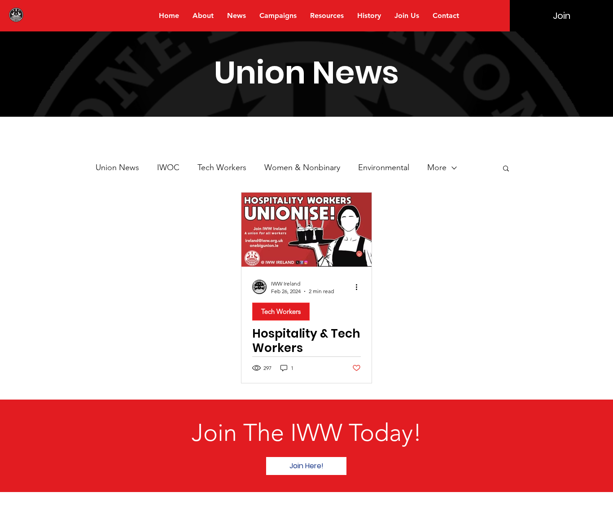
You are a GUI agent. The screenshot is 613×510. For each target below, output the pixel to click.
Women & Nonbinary (302, 167)
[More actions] (359, 286)
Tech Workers (221, 167)
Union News (117, 167)
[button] (506, 169)
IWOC (168, 167)
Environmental (383, 167)
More (437, 167)
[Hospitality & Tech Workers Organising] (306, 230)
